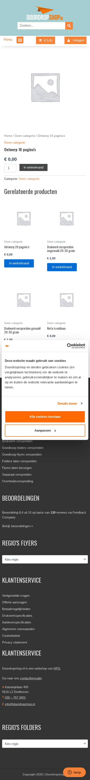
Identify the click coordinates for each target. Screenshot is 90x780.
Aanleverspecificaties (16, 622)
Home (8, 135)
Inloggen (78, 40)
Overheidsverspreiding (17, 481)
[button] (20, 40)
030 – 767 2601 (15, 697)
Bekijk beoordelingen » (17, 526)
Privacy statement (14, 642)
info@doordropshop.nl (20, 704)
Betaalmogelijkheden (16, 609)
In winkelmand (33, 167)
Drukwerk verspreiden (17, 441)
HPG (57, 668)
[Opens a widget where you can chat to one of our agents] (74, 772)
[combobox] (41, 25)
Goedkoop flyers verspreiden (22, 454)
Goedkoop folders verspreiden (22, 448)
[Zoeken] (69, 25)
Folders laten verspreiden (19, 461)
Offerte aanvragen (14, 602)
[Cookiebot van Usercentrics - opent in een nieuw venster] (67, 346)
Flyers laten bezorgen (17, 468)
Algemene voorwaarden (18, 629)
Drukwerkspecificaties (17, 615)
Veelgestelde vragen (16, 595)
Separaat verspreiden (16, 474)
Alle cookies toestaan (45, 416)
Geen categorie (25, 135)
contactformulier (31, 678)
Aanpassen (43, 430)
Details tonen (67, 403)
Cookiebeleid (11, 635)
